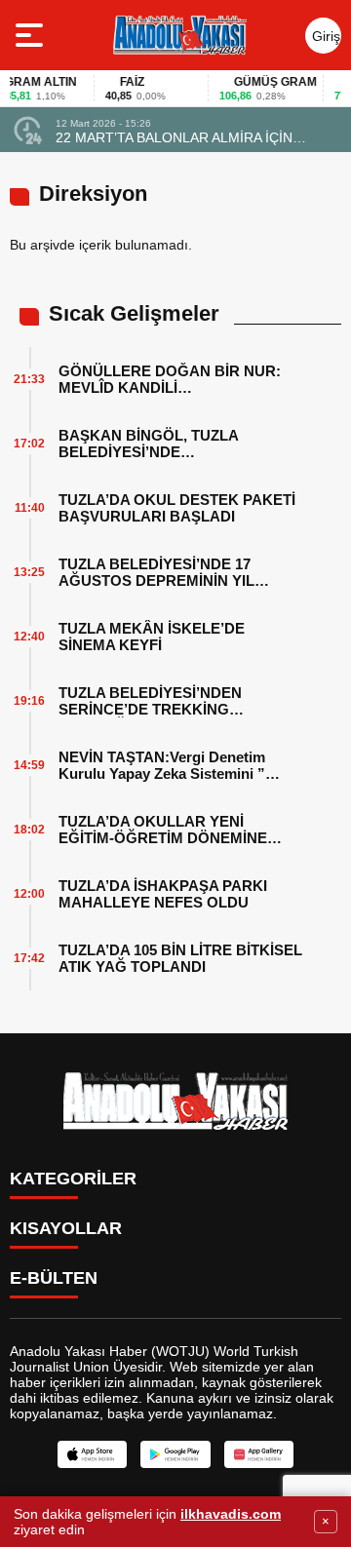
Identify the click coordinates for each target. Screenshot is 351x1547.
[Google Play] (175, 1454)
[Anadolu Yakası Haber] (179, 35)
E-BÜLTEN (54, 1278)
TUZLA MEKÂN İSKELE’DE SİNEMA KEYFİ (151, 636)
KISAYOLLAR (66, 1228)
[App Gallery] (258, 1454)
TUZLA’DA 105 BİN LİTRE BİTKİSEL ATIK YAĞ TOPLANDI (180, 958)
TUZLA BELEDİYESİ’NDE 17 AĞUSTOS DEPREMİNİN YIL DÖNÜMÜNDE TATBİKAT (156, 572)
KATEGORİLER (73, 1178)
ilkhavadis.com (230, 1514)
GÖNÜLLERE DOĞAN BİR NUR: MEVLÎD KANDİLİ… (169, 379)
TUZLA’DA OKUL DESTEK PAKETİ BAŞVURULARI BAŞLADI (176, 507)
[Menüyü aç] (32, 35)
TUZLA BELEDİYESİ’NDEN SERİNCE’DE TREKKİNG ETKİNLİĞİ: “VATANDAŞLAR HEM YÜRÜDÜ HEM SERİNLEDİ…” (175, 700)
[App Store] (92, 1454)
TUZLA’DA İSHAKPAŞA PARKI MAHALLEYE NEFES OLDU (162, 893)
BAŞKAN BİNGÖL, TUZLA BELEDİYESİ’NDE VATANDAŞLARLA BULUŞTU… (166, 443)
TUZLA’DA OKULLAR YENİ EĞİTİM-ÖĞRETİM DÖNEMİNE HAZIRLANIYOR (162, 829)
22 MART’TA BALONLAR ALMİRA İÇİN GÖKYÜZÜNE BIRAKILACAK (174, 137)
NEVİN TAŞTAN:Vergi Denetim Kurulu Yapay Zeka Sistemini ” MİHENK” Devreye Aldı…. (161, 765)
